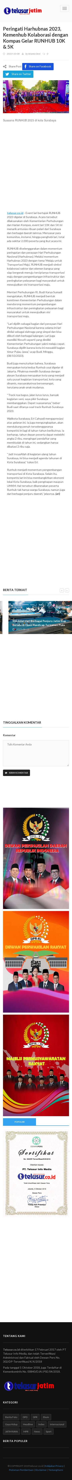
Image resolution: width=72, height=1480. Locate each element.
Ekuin (46, 1417)
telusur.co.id (15, 213)
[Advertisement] (36, 168)
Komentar (9, 735)
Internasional (57, 1424)
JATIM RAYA (11, 1431)
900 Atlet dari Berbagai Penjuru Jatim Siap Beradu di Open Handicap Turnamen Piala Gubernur (34, 625)
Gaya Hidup (11, 1424)
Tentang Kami (55, 1469)
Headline (28, 1424)
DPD (25, 1417)
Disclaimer (41, 1469)
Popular (20, 1122)
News (37, 1431)
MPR (25, 1431)
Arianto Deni (34, 53)
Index (41, 1424)
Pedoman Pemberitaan (21, 1469)
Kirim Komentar (18, 772)
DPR (35, 1417)
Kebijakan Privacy (54, 1465)
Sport (48, 1431)
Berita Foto (11, 1417)
